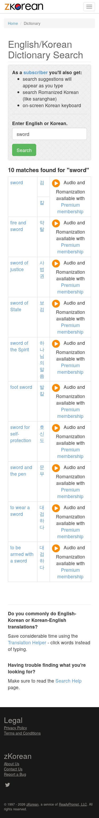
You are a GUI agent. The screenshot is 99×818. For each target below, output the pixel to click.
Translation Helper (27, 642)
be (18, 547)
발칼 (42, 390)
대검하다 (42, 517)
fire (13, 222)
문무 (42, 470)
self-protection (20, 436)
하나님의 (42, 352)
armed (17, 554)
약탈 (42, 225)
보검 (42, 306)
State (15, 309)
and (22, 222)
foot (14, 387)
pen (22, 473)
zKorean (32, 804)
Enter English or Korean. (40, 123)
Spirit (23, 349)
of (26, 262)
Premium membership (70, 208)
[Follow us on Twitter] (7, 785)
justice (17, 269)
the (13, 349)
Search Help (68, 680)
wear (21, 507)
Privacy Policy (15, 727)
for (27, 427)
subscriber (35, 72)
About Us (11, 763)
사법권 (42, 269)
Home (13, 23)
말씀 (42, 372)
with (29, 554)
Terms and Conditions (22, 733)
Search (24, 149)
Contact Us (13, 769)
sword (16, 182)
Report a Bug (15, 774)
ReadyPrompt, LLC (73, 804)
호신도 (42, 433)
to (12, 507)
